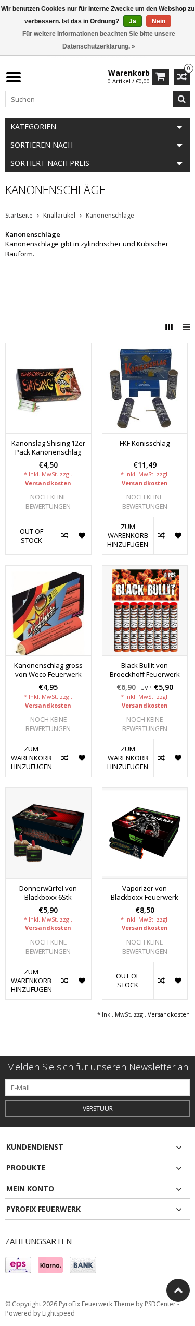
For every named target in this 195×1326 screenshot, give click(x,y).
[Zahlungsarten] (18, 1265)
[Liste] (186, 327)
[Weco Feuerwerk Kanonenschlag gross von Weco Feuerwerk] (48, 571)
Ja (132, 21)
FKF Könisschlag (145, 443)
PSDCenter (160, 1303)
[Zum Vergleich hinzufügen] (65, 535)
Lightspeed (58, 1313)
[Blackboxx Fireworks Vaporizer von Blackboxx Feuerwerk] (145, 793)
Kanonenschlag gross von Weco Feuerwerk (48, 670)
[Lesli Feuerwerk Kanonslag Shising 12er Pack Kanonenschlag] (48, 349)
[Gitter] (170, 327)
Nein (158, 21)
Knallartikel (59, 215)
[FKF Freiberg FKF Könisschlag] (145, 349)
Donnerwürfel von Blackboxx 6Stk (48, 893)
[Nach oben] (178, 1290)
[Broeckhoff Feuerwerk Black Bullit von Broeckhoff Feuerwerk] (145, 571)
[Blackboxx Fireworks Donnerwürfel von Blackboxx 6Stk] (48, 793)
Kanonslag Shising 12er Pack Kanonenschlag (48, 448)
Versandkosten (48, 483)
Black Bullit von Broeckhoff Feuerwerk (145, 670)
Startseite (19, 215)
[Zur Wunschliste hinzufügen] (82, 535)
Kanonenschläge (110, 215)
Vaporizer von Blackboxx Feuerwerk (144, 893)
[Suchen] (181, 99)
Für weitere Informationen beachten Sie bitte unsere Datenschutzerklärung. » (98, 40)
